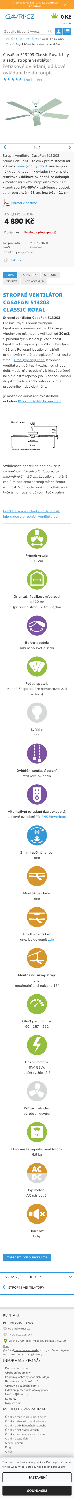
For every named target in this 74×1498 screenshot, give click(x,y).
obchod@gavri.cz (19, 1328)
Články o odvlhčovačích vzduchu (25, 1425)
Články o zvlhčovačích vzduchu (25, 1434)
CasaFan (36, 247)
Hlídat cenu (17, 260)
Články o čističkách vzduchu (22, 1429)
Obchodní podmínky (18, 1372)
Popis (10, 274)
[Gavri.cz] (22, 15)
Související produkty (23, 1277)
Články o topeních (16, 1438)
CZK (63, 23)
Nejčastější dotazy (16, 1394)
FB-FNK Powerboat (51, 817)
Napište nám (13, 1403)
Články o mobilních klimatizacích (25, 1416)
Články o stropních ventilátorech (25, 1421)
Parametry (29, 274)
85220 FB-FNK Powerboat (39, 401)
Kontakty (10, 1398)
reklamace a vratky (26, 1350)
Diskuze (11, 281)
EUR (68, 23)
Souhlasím (37, 1490)
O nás (9, 1451)
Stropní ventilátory (26, 1287)
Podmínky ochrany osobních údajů (27, 1377)
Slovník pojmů (14, 1442)
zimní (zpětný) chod (31, 166)
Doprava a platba (16, 1368)
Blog (8, 1447)
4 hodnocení (32, 80)
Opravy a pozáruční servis (22, 1385)
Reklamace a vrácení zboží (22, 1381)
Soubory (50, 274)
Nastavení (37, 1477)
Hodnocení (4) (34, 281)
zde (51, 939)
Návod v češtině (23, 203)
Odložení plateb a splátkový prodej (27, 1390)
